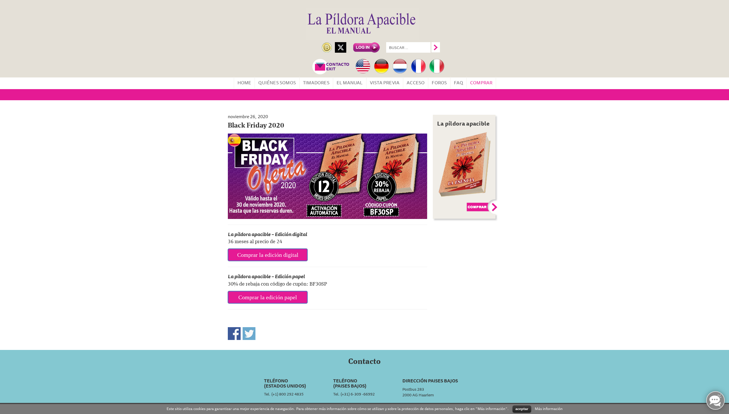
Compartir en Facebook (234, 333)
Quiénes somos (277, 82)
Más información (549, 408)
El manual (350, 82)
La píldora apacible (463, 123)
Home (244, 82)
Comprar (481, 82)
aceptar (521, 408)
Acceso (416, 82)
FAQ (458, 82)
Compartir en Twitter (249, 333)
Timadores (316, 82)
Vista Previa (385, 82)
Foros (439, 82)
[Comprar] (465, 164)
